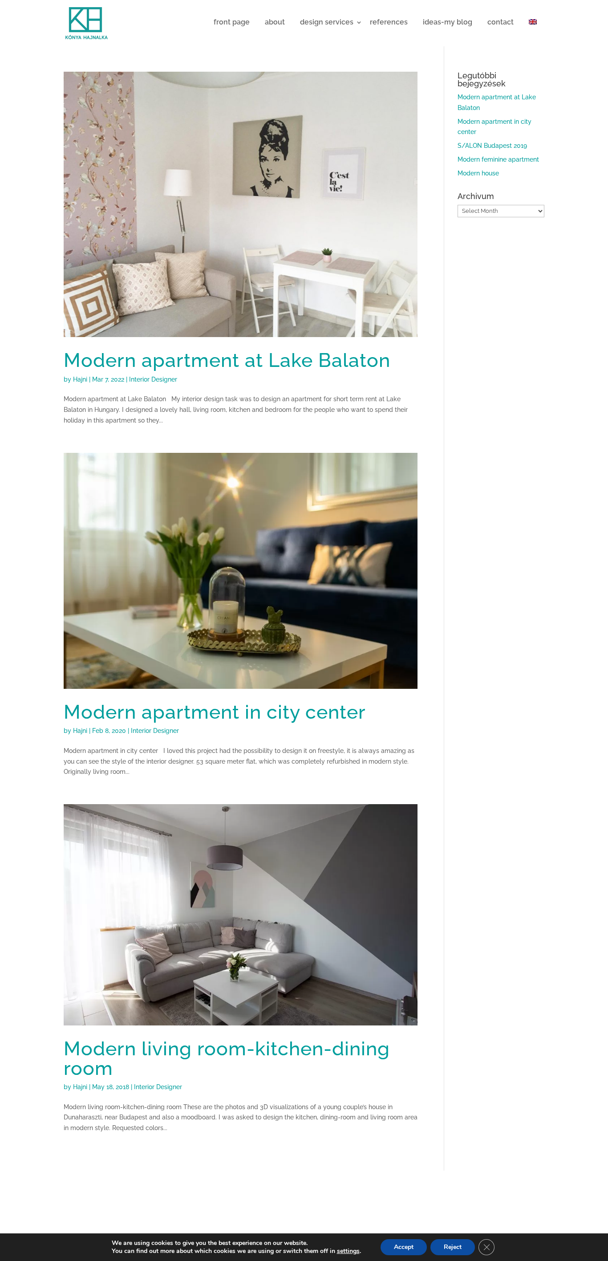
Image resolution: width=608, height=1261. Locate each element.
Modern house (478, 173)
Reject (453, 1247)
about (275, 22)
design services (326, 22)
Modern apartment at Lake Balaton (227, 360)
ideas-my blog (447, 22)
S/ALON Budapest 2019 (492, 145)
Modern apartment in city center (215, 711)
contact (500, 22)
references (389, 22)
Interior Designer (153, 379)
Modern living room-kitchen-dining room (227, 1058)
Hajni (80, 379)
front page (232, 22)
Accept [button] (403, 1247)
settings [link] (348, 1251)
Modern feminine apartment (498, 159)
